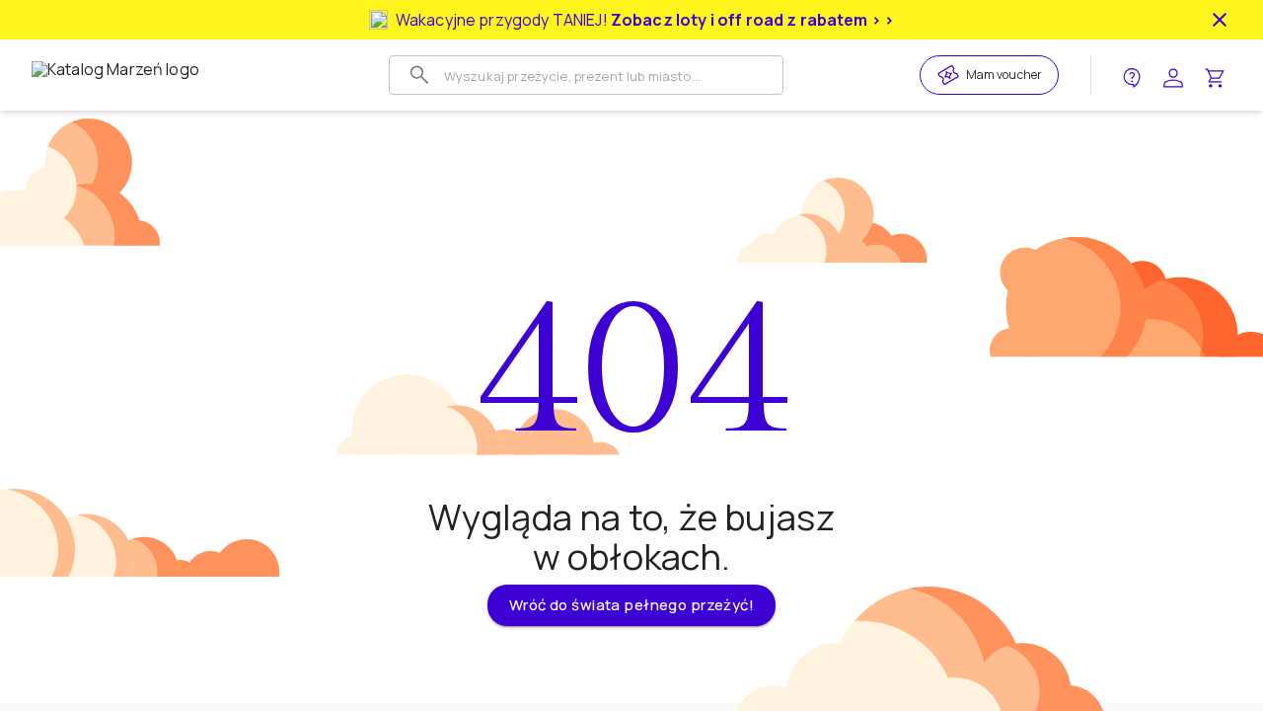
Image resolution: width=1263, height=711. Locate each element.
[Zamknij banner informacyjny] (1219, 20)
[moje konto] (1173, 75)
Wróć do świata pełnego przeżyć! (631, 604)
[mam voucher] (951, 75)
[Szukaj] (419, 75)
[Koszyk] (1214, 75)
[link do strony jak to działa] (1132, 75)
